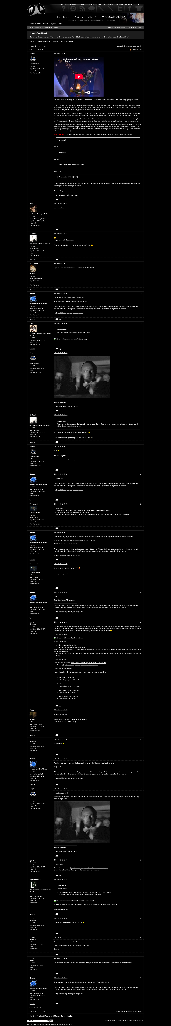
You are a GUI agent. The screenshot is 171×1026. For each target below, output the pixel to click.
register (129, 46)
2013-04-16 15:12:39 (60, 739)
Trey (31, 323)
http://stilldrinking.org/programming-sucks (69, 313)
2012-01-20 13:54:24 (60, 263)
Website (32, 259)
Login (60, 23)
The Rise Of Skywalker (79, 719)
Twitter (64, 721)
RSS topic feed (137, 49)
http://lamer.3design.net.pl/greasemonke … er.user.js (80, 665)
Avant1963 (34, 263)
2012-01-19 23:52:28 (60, 53)
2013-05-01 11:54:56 (60, 937)
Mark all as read (136, 27)
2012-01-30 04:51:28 (60, 446)
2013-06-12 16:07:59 (60, 958)
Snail (34, 233)
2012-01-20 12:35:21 (60, 233)
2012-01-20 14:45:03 (60, 293)
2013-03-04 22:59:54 (60, 504)
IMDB (69, 721)
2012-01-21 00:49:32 (60, 323)
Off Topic (56, 41)
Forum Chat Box (67, 41)
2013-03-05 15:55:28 (60, 564)
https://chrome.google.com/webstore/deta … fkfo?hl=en (89, 868)
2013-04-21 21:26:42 (60, 860)
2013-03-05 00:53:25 (60, 532)
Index (32, 23)
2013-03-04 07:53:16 (60, 474)
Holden (32, 293)
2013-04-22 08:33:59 (60, 918)
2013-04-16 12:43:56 (60, 710)
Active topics (112, 27)
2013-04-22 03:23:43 (60, 879)
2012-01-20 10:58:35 (60, 203)
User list (38, 23)
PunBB (115, 1020)
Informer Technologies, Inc (135, 1020)
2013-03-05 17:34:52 (60, 592)
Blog (74, 721)
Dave (32, 204)
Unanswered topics (123, 27)
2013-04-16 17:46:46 (60, 759)
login (124, 46)
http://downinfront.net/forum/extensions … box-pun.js (79, 540)
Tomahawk (34, 504)
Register (53, 23)
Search (45, 23)
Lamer (32, 622)
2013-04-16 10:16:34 (60, 622)
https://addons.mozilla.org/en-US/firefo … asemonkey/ (89, 663)
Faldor (32, 710)
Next (43, 46)
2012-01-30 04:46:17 (60, 415)
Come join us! (124, 37)
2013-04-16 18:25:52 (60, 788)
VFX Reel (57, 721)
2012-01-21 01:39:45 (60, 353)
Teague (32, 53)
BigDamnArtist (35, 879)
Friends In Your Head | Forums (40, 41)
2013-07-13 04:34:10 (60, 978)
